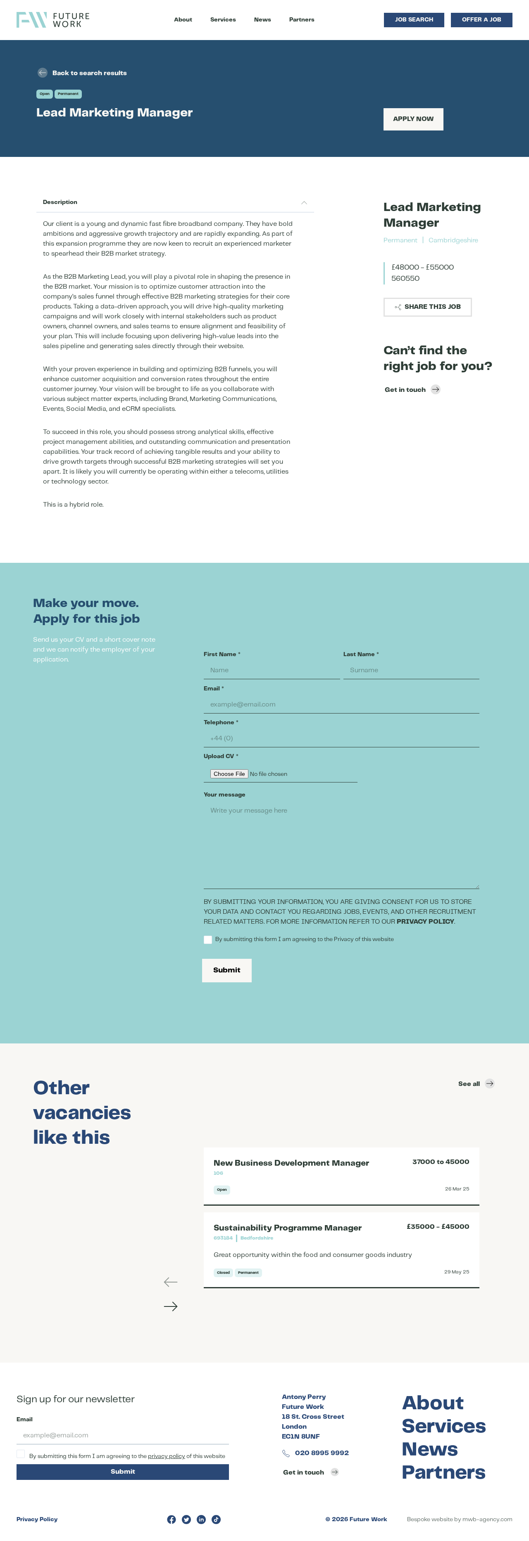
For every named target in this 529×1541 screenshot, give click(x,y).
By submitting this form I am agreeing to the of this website (126, 1456)
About (183, 20)
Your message (224, 795)
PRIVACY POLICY (425, 922)
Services (223, 20)
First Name (222, 654)
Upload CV (221, 756)
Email (214, 689)
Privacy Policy (37, 1519)
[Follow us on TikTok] (216, 1519)
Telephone (221, 722)
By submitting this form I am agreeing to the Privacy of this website (304, 939)
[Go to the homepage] (53, 20)
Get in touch (405, 390)
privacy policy (166, 1456)
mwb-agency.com (487, 1519)
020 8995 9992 (321, 1453)
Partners (302, 20)
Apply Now (413, 119)
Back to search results (89, 73)
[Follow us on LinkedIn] (201, 1519)
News (262, 20)
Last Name (361, 654)
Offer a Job (481, 20)
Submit (227, 970)
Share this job (433, 307)
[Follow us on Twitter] (186, 1519)
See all (469, 1084)
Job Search (414, 20)
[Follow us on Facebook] (171, 1519)
